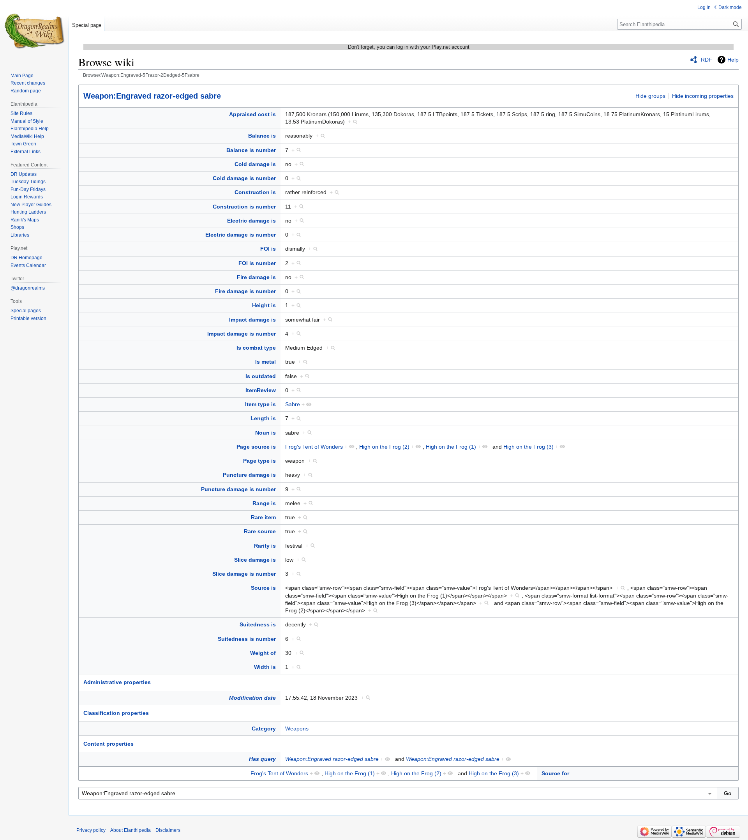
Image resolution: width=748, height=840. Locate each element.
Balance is (262, 136)
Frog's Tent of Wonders (314, 447)
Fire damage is (256, 277)
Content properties (108, 744)
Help (733, 60)
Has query (262, 759)
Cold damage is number (244, 178)
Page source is (256, 447)
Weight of (263, 653)
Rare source (260, 531)
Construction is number (244, 206)
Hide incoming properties (703, 96)
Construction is (255, 192)
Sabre (292, 404)
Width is (265, 667)
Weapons (297, 728)
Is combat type (256, 348)
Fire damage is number (245, 291)
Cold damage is (255, 164)
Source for (555, 773)
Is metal (265, 362)
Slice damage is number (244, 574)
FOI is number (257, 263)
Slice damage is (255, 560)
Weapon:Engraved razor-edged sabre (152, 96)
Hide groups (650, 96)
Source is (263, 588)
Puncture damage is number (238, 489)
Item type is (260, 404)
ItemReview (260, 390)
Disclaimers (167, 830)
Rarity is (265, 546)
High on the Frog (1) (451, 447)
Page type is (259, 461)
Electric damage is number (240, 235)
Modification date (252, 698)
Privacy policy (91, 830)
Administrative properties (117, 682)
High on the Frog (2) (384, 447)
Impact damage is (252, 320)
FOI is (268, 249)
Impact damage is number (241, 334)
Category (264, 728)
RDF (706, 60)
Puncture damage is (249, 475)
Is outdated (260, 376)
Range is (264, 503)
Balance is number (251, 150)
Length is (263, 418)
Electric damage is (251, 221)
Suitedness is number (247, 639)
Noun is (265, 433)
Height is (264, 305)
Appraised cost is (252, 114)
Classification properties (116, 713)
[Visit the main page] (34, 31)
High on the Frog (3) (528, 447)
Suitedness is (258, 624)
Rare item (263, 517)
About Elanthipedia (130, 830)
